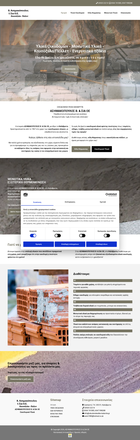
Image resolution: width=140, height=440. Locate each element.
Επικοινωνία (125, 13)
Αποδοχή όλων (101, 244)
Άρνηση (39, 244)
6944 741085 (116, 3)
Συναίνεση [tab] (37, 202)
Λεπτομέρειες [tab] (70, 202)
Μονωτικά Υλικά (110, 13)
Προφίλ (64, 13)
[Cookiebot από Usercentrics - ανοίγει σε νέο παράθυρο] (107, 194)
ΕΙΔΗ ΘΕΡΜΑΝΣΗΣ (56, 411)
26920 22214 (103, 3)
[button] (70, 69)
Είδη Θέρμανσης (94, 13)
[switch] (58, 235)
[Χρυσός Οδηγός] (70, 435)
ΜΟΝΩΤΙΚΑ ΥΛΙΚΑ (56, 414)
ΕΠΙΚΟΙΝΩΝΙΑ (54, 416)
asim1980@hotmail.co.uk (93, 416)
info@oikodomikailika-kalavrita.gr (97, 413)
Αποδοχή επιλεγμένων (70, 244)
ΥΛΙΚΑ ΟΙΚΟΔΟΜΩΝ (57, 408)
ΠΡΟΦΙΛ (53, 405)
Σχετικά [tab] (103, 202)
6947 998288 (127, 3)
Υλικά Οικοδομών (77, 13)
